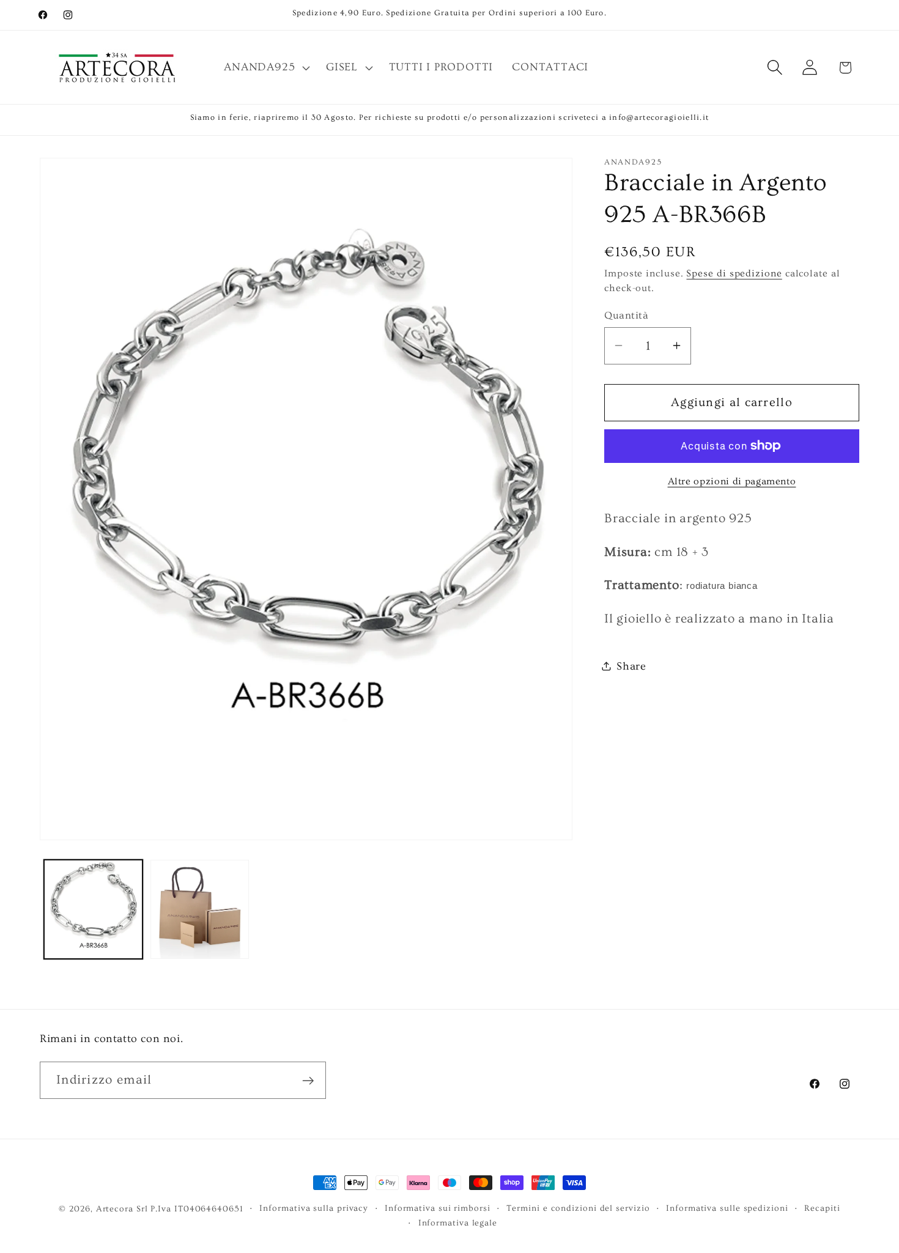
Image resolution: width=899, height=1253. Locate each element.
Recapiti (822, 1208)
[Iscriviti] (307, 1081)
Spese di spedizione (734, 273)
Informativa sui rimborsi (437, 1208)
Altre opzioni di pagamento (732, 481)
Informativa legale (457, 1223)
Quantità (626, 315)
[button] (266, 67)
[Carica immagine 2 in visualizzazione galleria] (199, 909)
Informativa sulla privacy (313, 1208)
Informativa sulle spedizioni (727, 1208)
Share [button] (631, 666)
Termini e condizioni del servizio (577, 1208)
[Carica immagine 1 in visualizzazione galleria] (93, 909)
